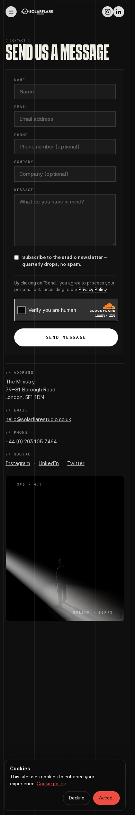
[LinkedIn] (118, 11)
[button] (11, 11)
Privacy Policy (93, 289)
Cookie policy (51, 783)
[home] (37, 11)
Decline (76, 797)
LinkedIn (49, 463)
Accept (106, 797)
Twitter (75, 463)
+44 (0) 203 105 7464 (31, 441)
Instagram (18, 463)
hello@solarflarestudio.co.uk (38, 419)
